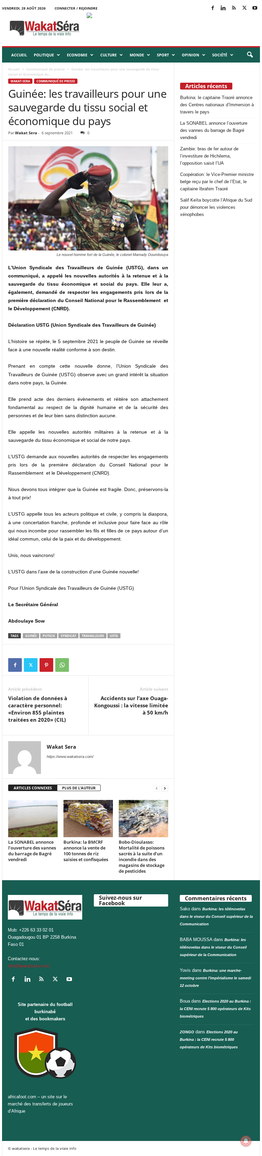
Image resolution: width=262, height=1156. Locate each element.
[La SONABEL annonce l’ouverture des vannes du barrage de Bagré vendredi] (33, 818)
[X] (244, 8)
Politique (44, 54)
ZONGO (187, 1032)
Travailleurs (93, 636)
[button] (249, 55)
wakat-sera (20, 81)
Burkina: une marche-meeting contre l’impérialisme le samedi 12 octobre (215, 978)
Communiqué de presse (45, 69)
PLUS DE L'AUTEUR (79, 787)
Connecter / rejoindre (76, 8)
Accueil (19, 54)
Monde (137, 54)
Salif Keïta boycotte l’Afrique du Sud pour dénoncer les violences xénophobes (216, 207)
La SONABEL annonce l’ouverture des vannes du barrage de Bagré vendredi (32, 850)
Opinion (190, 54)
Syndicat (68, 636)
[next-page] (164, 788)
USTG (114, 636)
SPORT (163, 54)
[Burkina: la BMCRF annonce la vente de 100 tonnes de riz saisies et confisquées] (88, 818)
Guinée (31, 636)
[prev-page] (156, 788)
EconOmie (77, 54)
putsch (49, 636)
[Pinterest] (46, 665)
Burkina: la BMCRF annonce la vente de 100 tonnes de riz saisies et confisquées (85, 850)
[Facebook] (212, 8)
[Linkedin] (223, 8)
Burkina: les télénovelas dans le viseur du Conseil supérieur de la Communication (216, 916)
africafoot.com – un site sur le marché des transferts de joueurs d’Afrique (40, 1104)
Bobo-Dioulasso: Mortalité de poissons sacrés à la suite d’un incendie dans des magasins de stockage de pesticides (141, 856)
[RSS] (234, 8)
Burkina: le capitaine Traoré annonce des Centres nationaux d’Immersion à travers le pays (217, 104)
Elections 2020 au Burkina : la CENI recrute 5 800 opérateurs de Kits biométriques (215, 1008)
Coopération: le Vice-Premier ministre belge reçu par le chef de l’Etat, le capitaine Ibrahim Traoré (217, 181)
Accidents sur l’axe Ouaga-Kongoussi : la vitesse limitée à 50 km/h (131, 705)
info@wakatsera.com (28, 965)
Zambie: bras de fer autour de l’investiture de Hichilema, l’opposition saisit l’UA (209, 156)
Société (219, 54)
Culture (108, 54)
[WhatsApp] (62, 665)
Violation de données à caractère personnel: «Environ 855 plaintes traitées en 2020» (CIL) (37, 709)
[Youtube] (255, 8)
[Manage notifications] (246, 1140)
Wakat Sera (26, 132)
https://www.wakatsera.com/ (70, 756)
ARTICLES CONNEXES (33, 787)
